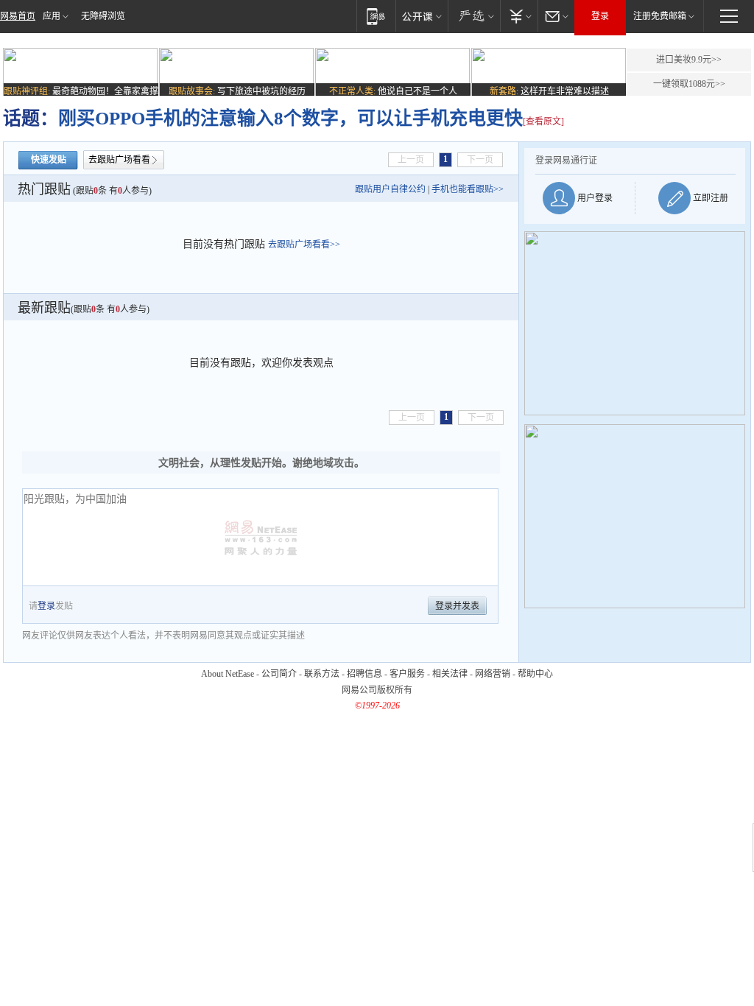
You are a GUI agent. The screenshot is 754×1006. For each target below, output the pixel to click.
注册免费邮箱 (659, 16)
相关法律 (450, 674)
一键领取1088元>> (689, 84)
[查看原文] (543, 121)
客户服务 (407, 674)
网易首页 (17, 16)
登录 (600, 16)
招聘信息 (364, 674)
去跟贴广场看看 (119, 160)
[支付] (519, 16)
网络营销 (492, 674)
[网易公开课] (421, 16)
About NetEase (227, 674)
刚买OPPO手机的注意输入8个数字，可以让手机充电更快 (290, 118)
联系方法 (321, 674)
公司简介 (279, 674)
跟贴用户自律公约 (390, 189)
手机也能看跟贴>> (467, 189)
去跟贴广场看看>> (304, 244)
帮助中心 (535, 674)
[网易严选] (474, 16)
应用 (51, 16)
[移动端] (375, 16)
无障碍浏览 (103, 16)
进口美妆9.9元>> (689, 59)
